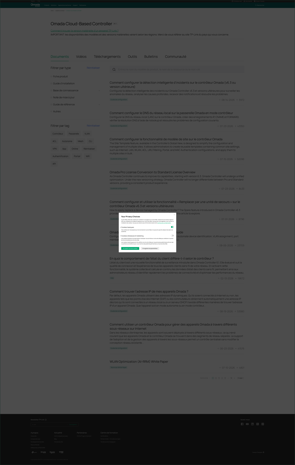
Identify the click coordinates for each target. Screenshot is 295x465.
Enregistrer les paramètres (150, 248)
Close (174, 214)
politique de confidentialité (164, 223)
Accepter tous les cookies (130, 248)
